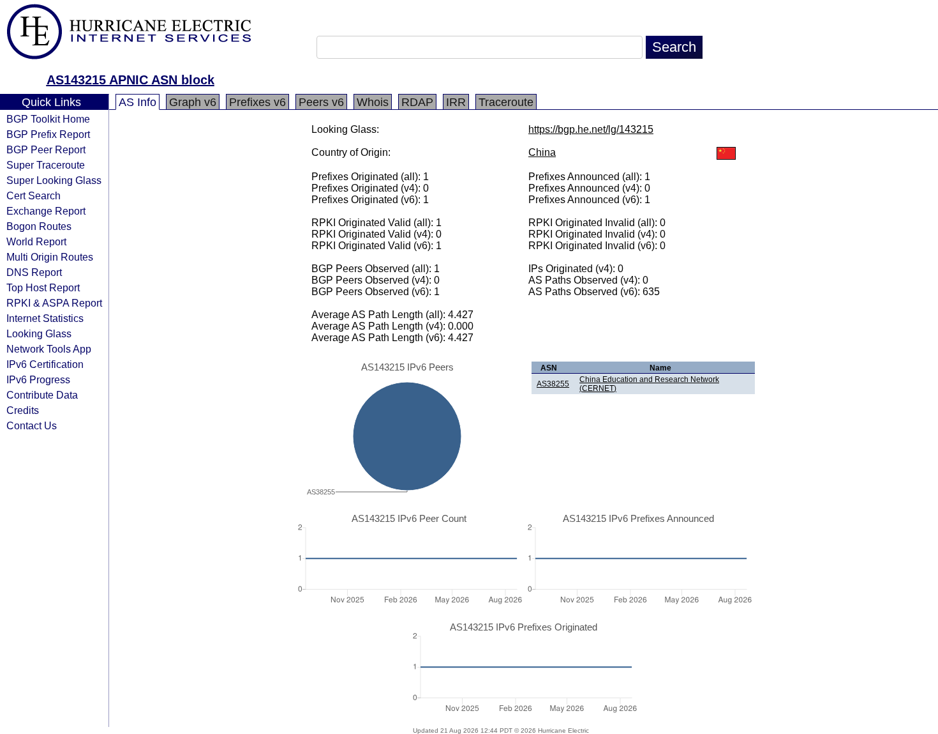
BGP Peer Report (46, 149)
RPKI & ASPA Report (54, 303)
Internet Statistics (45, 318)
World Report (36, 241)
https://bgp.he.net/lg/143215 (590, 129)
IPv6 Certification (45, 364)
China (542, 152)
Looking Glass (38, 333)
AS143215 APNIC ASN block (130, 80)
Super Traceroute (45, 165)
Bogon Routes (38, 226)
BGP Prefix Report (48, 134)
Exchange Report (46, 211)
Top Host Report (43, 287)
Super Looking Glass (53, 180)
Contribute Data (42, 395)
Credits (22, 410)
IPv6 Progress (38, 379)
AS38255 (553, 383)
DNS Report (34, 272)
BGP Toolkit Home (48, 119)
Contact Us (31, 425)
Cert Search (33, 195)
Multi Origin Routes (49, 257)
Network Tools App (48, 349)
